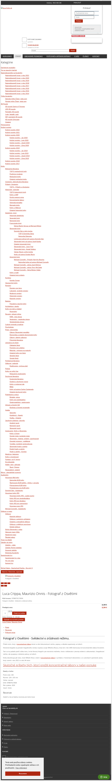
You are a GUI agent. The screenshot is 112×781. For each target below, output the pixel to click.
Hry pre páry (9, 561)
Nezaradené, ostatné (12, 470)
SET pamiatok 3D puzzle (13, 117)
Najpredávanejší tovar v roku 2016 (17, 88)
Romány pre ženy (16, 288)
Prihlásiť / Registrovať (11, 713)
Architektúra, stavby (12, 306)
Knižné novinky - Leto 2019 (19, 153)
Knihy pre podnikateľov (17, 400)
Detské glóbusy (15, 527)
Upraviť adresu (8, 721)
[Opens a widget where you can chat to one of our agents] (104, 777)
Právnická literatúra (16, 340)
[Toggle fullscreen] (5, 583)
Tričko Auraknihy (6, 96)
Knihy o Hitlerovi (15, 208)
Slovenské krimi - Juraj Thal (23, 247)
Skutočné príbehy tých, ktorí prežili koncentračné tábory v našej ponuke (49, 665)
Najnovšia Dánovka (25, 236)
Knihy (3, 166)
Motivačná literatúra (12, 169)
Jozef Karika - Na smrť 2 (24, 568)
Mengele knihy (15, 205)
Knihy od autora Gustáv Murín (24, 254)
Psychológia (9, 327)
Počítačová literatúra (12, 361)
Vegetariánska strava (17, 322)
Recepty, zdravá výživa (13, 314)
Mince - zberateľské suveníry (11, 472)
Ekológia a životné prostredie (20, 407)
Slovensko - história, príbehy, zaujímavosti (24, 439)
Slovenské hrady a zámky (18, 446)
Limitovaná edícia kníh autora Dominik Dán (29, 239)
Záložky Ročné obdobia (13, 548)
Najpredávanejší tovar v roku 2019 (17, 80)
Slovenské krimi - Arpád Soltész (25, 249)
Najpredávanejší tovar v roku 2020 (17, 78)
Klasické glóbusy (15, 516)
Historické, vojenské (12, 189)
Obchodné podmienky (33, 56)
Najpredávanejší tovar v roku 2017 (17, 86)
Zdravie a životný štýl (12, 405)
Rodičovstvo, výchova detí (19, 366)
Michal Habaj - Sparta (8, 568)
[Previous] (2, 585)
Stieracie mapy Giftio (12, 532)
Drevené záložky (11, 550)
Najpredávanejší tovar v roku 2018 (17, 83)
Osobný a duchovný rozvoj (19, 381)
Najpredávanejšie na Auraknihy (11, 73)
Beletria (7, 301)
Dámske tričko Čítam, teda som (16, 99)
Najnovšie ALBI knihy (17, 480)
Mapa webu (7, 725)
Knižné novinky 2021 (12, 132)
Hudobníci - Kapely (16, 415)
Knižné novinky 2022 (12, 130)
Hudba (7, 410)
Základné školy (15, 345)
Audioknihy (4, 475)
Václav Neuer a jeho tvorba (23, 252)
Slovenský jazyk (15, 428)
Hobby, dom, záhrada (12, 464)
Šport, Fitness (14, 467)
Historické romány (16, 296)
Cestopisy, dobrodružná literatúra (16, 182)
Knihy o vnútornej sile (17, 384)
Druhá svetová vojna (17, 197)
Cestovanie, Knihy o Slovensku (16, 431)
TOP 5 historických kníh (18, 192)
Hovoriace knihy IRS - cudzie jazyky (22, 496)
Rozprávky (13, 311)
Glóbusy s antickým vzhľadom (20, 519)
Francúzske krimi (15, 223)
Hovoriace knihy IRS (12, 493)
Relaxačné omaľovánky (18, 374)
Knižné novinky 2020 (12, 135)
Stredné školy (14, 356)
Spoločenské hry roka (12, 558)
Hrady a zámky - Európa (18, 451)
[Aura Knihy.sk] (6, 8)
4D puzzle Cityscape (12, 119)
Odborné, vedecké (11, 363)
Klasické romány (15, 298)
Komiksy (8, 278)
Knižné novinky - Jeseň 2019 (20, 156)
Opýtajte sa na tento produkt (14, 619)
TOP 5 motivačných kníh (18, 171)
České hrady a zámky (17, 449)
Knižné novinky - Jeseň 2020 (20, 143)
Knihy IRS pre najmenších (19, 503)
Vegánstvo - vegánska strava (20, 319)
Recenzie (8, 630)
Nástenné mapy (10, 535)
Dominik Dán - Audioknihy (14, 490)
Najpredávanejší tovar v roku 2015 (17, 91)
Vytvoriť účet (78, 27)
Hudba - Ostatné (15, 418)
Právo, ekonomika (11, 330)
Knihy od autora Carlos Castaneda (21, 389)
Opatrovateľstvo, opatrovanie (20, 402)
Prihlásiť (78, 21)
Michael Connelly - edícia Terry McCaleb (28, 267)
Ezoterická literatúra (16, 379)
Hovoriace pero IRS (16, 506)
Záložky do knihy (6, 542)
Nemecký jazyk (15, 426)
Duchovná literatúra (12, 376)
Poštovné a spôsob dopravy (58, 56)
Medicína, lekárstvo (12, 454)
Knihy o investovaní (12, 457)
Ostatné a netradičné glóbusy (20, 522)
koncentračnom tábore (24, 644)
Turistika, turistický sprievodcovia (21, 444)
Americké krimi (15, 257)
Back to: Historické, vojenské (12, 572)
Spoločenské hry (6, 555)
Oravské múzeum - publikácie (20, 441)
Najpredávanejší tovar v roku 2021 (17, 75)
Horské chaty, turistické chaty (20, 436)
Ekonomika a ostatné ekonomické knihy (23, 335)
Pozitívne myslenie (16, 174)
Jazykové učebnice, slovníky (15, 420)
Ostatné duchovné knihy (18, 392)
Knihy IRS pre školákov (18, 501)
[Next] (5, 585)
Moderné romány (16, 293)
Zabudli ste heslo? (79, 30)
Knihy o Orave (14, 433)
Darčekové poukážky (8, 67)
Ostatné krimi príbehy (17, 275)
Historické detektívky (17, 215)
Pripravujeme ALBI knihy (18, 485)
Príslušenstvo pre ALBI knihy (19, 488)
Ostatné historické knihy (18, 210)
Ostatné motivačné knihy (18, 179)
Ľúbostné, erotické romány (19, 291)
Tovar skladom (33, 45)
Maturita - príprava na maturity (20, 350)
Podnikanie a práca (12, 394)
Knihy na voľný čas (11, 371)
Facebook (4, 757)
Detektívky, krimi (11, 213)
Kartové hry (9, 563)
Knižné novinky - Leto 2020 (19, 140)
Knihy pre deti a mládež (13, 309)
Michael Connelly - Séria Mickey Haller (27, 270)
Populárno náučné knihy (18, 304)
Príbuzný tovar (10, 632)
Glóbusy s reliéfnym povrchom (20, 524)
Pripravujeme (5, 125)
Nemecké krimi (15, 221)
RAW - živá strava (16, 317)
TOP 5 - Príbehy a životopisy (19, 187)
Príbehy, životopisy (11, 184)
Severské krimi (15, 218)
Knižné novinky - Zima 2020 (19, 145)
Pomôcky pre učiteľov (17, 348)
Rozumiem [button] (23, 773)
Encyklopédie (9, 462)
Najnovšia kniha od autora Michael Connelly (33, 262)
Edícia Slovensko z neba (13, 529)
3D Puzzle (4, 104)
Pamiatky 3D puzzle (12, 112)
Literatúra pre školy (12, 343)
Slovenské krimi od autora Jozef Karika (27, 241)
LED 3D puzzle (10, 109)
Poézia (7, 369)
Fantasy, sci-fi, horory (12, 459)
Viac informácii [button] (21, 768)
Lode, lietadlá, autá (11, 114)
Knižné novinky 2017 (12, 164)
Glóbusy (8, 514)
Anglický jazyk (14, 423)
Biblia (11, 387)
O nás (76, 56)
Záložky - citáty (10, 545)
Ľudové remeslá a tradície (14, 324)
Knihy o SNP (14, 195)
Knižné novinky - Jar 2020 (19, 138)
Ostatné (8, 122)
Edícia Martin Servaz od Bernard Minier (27, 226)
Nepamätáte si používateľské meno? (84, 29)
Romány (8, 285)
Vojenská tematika (16, 202)
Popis (7, 627)
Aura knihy (7, 56)
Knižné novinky (6, 127)
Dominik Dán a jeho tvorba (23, 231)
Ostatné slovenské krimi (22, 244)
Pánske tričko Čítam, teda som (15, 101)
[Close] (2, 583)
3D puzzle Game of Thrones (15, 106)
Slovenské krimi (15, 228)
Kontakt (96, 56)
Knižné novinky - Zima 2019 (19, 158)
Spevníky (13, 413)
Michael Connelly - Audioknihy (15, 509)
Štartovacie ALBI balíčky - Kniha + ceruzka (24, 483)
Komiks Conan (15, 280)
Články (86, 56)
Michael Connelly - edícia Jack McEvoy (27, 265)
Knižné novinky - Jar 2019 (19, 151)
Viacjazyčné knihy (11, 283)
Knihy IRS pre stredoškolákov (20, 498)
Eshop (18, 56)
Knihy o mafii (14, 272)
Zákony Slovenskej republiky (19, 332)
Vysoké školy (14, 358)
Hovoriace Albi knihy (12, 477)
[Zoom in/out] (8, 583)
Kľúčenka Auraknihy (12, 553)
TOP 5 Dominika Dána (26, 234)
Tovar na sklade (6, 540)
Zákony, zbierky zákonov (18, 337)
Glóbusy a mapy (6, 511)
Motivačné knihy (15, 177)
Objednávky (7, 717)
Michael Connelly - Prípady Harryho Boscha (29, 259)
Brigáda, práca (15, 397)
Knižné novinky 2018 (12, 161)
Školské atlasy (10, 537)
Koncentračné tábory (17, 200)
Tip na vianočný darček (9, 70)
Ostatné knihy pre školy (18, 353)
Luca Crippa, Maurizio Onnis (12, 622)
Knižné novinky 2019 (12, 148)
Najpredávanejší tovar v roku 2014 (17, 93)
